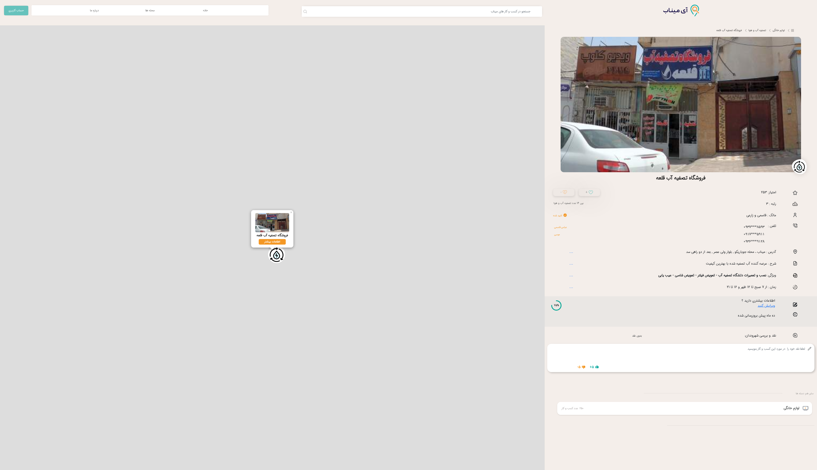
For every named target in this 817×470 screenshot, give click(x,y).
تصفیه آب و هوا (757, 30)
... (571, 251)
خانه (205, 10)
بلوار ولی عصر (723, 252)
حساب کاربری (16, 10)
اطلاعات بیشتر (272, 241)
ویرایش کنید (766, 305)
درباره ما (94, 10)
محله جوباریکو (744, 252)
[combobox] (417, 11)
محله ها (149, 10)
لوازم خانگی (779, 30)
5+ (592, 367)
